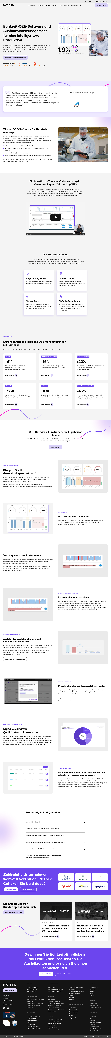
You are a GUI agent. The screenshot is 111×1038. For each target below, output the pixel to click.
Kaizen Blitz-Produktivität (54, 991)
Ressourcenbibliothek (95, 1022)
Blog (91, 1018)
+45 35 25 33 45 (8, 1000)
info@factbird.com (8, 996)
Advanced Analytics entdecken (15, 659)
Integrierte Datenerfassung (55, 1019)
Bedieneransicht (52, 1011)
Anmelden (90, 1)
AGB (106, 1036)
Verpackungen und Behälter (76, 991)
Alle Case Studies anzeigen (13, 912)
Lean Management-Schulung (55, 989)
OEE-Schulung (51, 987)
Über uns (92, 989)
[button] (105, 1)
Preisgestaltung (94, 987)
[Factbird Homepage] (8, 5)
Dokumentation (94, 1005)
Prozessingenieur (73, 1011)
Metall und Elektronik (74, 993)
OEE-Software (51, 999)
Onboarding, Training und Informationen (54, 1024)
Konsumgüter (72, 989)
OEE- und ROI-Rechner (96, 1028)
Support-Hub (93, 1003)
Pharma (71, 995)
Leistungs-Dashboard (32, 1020)
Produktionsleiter (73, 1009)
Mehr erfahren (64, 614)
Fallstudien (93, 1016)
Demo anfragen (101, 5)
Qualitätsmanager (73, 1016)
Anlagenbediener (73, 1018)
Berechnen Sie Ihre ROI (64, 974)
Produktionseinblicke (32, 987)
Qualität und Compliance (54, 1005)
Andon (28, 1022)
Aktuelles (92, 1020)
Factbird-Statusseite (95, 1007)
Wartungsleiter (73, 1013)
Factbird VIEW (30, 1007)
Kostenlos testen (46, 974)
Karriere (92, 991)
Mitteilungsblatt (94, 1030)
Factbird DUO (30, 1001)
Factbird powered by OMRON (35, 1003)
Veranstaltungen (94, 1026)
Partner (92, 995)
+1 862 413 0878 (8, 1004)
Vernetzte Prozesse (32, 989)
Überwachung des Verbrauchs (56, 1009)
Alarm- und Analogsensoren (34, 1028)
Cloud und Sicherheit (53, 1021)
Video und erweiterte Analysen (56, 1003)
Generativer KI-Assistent (33, 1016)
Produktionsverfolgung (54, 1001)
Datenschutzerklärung (96, 1036)
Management (72, 1007)
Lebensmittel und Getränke (76, 987)
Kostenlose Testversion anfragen (15, 57)
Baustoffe (71, 997)
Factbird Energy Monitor (33, 1005)
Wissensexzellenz (31, 991)
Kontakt (92, 993)
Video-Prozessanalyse (33, 1026)
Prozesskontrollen (31, 1024)
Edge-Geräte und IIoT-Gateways (35, 999)
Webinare (92, 1024)
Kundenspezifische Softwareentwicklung (53, 1028)
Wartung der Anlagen (53, 1007)
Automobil (71, 999)
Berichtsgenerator (31, 1018)
